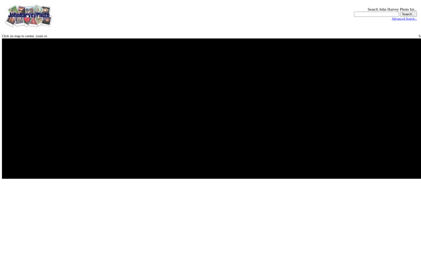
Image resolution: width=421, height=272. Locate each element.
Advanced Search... (404, 18)
